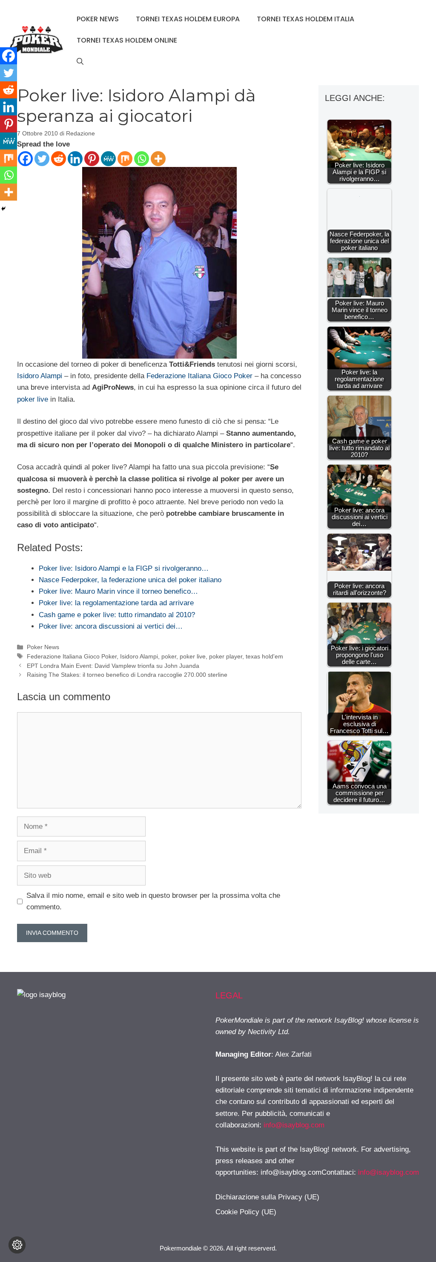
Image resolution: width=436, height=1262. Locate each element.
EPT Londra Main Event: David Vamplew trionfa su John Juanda (113, 665)
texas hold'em (264, 656)
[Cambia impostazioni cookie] (17, 1244)
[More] (158, 158)
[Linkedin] (75, 158)
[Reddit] (58, 158)
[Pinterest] (91, 158)
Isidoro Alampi (39, 376)
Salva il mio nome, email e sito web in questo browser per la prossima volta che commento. (153, 901)
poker (168, 656)
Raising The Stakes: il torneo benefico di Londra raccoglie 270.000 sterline (127, 674)
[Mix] (125, 158)
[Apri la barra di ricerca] (80, 61)
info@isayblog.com (294, 1125)
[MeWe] (108, 158)
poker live (32, 399)
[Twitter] (41, 158)
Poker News (98, 19)
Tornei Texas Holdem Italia (305, 19)
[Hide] (3, 208)
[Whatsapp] (141, 158)
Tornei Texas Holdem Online (127, 40)
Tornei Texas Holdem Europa (188, 19)
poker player (225, 656)
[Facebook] (25, 158)
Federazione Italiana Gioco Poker (199, 376)
